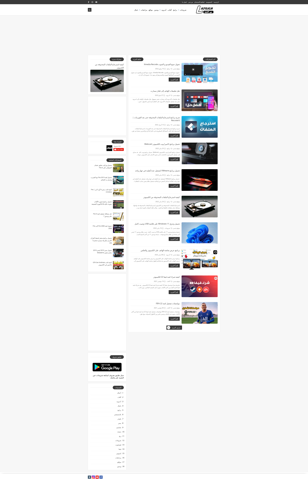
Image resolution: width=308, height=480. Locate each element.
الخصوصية (209, 2)
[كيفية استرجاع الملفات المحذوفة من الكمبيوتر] (200, 206)
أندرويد (163, 10)
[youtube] (96, 2)
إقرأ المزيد (174, 79)
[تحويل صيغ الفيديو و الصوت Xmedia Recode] (200, 74)
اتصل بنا (184, 2)
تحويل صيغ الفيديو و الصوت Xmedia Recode (162, 64)
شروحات (183, 10)
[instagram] (92, 2)
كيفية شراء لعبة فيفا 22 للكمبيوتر (166, 277)
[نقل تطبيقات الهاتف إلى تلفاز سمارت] (200, 100)
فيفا (120, 449)
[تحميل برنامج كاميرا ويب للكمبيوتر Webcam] (200, 153)
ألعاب (170, 10)
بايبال (136, 10)
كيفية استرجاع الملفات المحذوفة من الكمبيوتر (161, 197)
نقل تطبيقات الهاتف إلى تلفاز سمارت (165, 91)
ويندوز (156, 10)
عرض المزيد (176, 327)
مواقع (151, 10)
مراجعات (144, 10)
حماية (119, 432)
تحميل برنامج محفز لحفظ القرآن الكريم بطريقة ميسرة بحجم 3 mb (101, 240)
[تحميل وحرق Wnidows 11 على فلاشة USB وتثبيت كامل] (200, 233)
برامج (175, 10)
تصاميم (118, 427)
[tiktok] (89, 477)
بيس (119, 423)
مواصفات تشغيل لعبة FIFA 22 (168, 303)
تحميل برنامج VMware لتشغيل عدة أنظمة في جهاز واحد (157, 170)
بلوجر (119, 419)
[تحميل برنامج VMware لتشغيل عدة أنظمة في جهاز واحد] (200, 180)
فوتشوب (118, 445)
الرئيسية (216, 2)
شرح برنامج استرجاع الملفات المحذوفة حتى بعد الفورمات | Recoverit (156, 119)
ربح (120, 436)
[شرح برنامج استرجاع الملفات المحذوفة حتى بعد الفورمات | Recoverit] (200, 127)
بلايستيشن (117, 414)
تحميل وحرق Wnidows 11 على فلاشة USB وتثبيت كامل (157, 223)
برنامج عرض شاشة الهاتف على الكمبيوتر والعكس (160, 250)
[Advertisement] (154, 36)
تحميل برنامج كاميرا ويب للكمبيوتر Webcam (162, 144)
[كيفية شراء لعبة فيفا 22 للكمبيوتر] (200, 286)
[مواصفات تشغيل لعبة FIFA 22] (200, 313)
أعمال (119, 393)
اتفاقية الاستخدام (199, 2)
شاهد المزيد (137, 59)
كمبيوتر (118, 453)
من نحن (190, 2)
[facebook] (88, 2)
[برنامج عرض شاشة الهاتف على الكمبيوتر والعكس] (200, 260)
